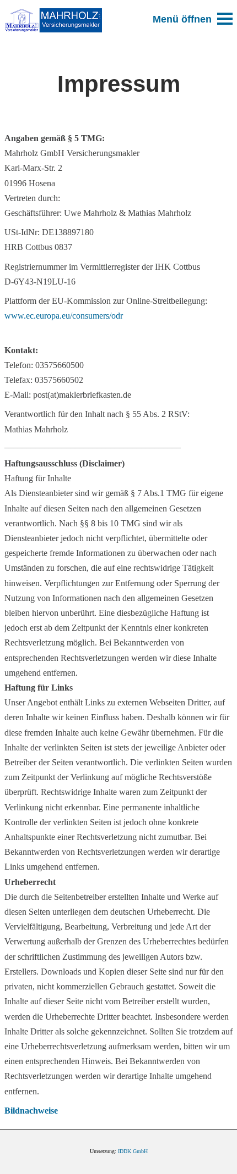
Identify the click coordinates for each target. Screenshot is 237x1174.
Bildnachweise (31, 1110)
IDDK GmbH (133, 1151)
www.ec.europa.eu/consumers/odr (63, 315)
